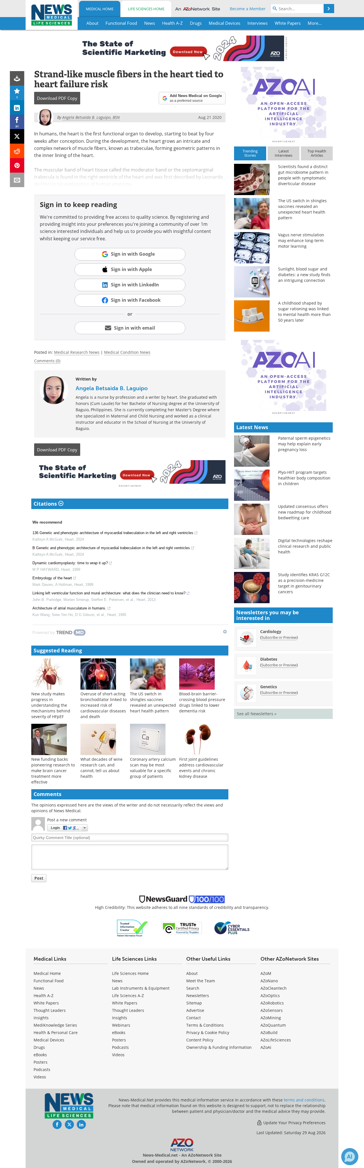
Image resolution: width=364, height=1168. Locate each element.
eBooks (40, 1054)
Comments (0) (47, 360)
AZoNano (269, 980)
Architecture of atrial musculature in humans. (69, 608)
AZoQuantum (273, 1025)
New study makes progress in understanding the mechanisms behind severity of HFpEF (50, 705)
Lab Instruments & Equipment (140, 988)
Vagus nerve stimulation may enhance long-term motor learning (301, 240)
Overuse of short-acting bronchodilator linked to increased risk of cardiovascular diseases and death (103, 705)
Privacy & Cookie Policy (207, 1032)
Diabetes (268, 659)
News (39, 988)
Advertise (195, 1010)
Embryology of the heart (52, 578)
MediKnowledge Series (55, 1025)
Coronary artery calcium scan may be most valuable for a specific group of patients (153, 767)
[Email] (17, 180)
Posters (40, 1062)
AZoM (265, 973)
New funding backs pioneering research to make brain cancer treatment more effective (53, 770)
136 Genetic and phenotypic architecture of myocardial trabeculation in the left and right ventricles (112, 533)
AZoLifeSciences (275, 1040)
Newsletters (197, 995)
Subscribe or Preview (279, 637)
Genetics (268, 686)
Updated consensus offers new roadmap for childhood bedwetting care (304, 512)
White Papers (46, 1003)
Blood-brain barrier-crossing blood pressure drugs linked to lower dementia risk (202, 702)
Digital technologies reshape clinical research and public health (305, 546)
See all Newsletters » (256, 713)
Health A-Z (43, 995)
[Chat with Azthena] (349, 1156)
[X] (17, 136)
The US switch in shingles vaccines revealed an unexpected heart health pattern (153, 702)
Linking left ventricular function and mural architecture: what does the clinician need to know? (108, 593)
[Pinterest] (17, 165)
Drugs (39, 1047)
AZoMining (270, 1017)
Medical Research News (77, 352)
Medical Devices (49, 1040)
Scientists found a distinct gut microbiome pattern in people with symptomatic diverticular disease (303, 175)
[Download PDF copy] (17, 78)
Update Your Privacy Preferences (294, 1122)
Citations (46, 503)
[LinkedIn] (17, 107)
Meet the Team (200, 980)
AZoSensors (271, 1010)
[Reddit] (17, 151)
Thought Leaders (50, 1010)
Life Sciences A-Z (128, 995)
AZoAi (265, 1047)
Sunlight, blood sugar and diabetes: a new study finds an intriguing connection (304, 274)
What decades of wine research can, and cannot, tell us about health (101, 767)
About (192, 973)
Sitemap (194, 1003)
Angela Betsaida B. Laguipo (112, 388)
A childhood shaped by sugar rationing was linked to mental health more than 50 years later (304, 311)
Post (38, 878)
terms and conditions (304, 1100)
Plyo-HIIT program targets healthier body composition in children (304, 478)
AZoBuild (269, 1032)
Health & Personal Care (56, 1032)
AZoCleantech (273, 988)
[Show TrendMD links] (225, 631)
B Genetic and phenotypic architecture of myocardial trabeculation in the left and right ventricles (111, 548)
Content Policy (199, 1040)
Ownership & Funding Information (219, 1047)
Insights (41, 1017)
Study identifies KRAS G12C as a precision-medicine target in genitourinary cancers (304, 583)
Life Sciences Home (146, 8)
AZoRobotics (272, 1003)
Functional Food (49, 980)
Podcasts (42, 1069)
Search (192, 988)
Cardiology (270, 631)
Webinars (121, 1025)
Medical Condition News (127, 352)
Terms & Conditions (205, 1025)
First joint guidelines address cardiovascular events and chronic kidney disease (201, 767)
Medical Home (99, 8)
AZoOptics (270, 995)
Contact (193, 1017)
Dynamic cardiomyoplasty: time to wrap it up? (70, 563)
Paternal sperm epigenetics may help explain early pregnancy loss (304, 443)
